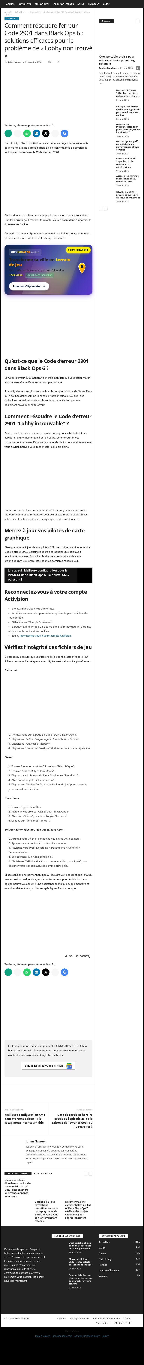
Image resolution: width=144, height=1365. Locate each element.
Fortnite (103, 1264)
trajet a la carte (42, 1336)
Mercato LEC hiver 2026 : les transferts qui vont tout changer (128, 93)
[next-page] (90, 1174)
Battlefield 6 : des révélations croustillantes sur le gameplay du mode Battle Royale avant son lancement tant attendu (46, 1211)
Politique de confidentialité (106, 1318)
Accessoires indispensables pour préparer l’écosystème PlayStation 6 (128, 128)
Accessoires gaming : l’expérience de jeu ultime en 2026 (127, 178)
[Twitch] (31, 1288)
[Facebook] (8, 1096)
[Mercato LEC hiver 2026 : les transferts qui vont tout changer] (106, 94)
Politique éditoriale (79, 1318)
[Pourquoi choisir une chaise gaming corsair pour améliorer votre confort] (106, 110)
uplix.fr (105, 1336)
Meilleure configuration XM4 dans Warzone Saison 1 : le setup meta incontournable (24, 1118)
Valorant (93, 4)
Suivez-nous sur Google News (44, 1065)
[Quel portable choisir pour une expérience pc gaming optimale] (119, 40)
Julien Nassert (15, 62)
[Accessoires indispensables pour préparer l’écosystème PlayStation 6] (106, 128)
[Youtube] (7, 1298)
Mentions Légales (123, 1323)
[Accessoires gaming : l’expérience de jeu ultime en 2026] (106, 180)
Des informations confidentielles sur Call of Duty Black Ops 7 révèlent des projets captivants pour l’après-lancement (78, 1209)
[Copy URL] (42, 1096)
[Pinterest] (25, 1096)
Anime (80, 4)
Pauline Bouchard (108, 68)
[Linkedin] (23, 1288)
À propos (61, 1318)
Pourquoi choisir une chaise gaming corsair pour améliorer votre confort (128, 111)
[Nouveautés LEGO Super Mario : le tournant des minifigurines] (106, 162)
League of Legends (63, 4)
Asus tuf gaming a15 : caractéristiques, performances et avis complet (128, 145)
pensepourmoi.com (62, 1336)
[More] (52, 1096)
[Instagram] (16, 1288)
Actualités (25, 4)
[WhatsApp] (34, 1096)
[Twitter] (17, 1096)
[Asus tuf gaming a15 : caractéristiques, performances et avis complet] (106, 145)
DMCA (127, 1318)
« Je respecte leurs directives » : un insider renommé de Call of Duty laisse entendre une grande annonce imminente (17, 1188)
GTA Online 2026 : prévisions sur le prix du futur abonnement (128, 194)
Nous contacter (103, 1323)
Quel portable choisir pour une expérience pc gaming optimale (117, 60)
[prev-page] (86, 1174)
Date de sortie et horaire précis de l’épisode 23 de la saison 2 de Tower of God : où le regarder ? (72, 1120)
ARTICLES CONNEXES (18, 1173)
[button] (137, 4)
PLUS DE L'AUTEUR (43, 1173)
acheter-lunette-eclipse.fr (87, 1336)
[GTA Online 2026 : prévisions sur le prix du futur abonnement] (106, 196)
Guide (106, 4)
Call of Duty (41, 4)
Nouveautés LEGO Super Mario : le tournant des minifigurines (126, 163)
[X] (38, 1288)
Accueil (10, 4)
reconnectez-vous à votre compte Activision (45, 635)
